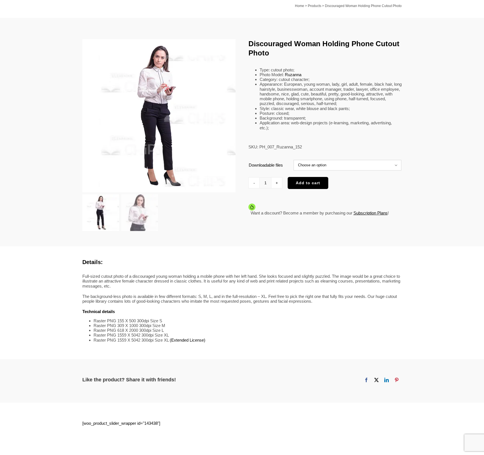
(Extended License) (187, 340)
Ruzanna (293, 74)
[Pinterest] (397, 380)
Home (299, 6)
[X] (376, 380)
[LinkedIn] (386, 380)
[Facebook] (366, 380)
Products (314, 6)
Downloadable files (266, 165)
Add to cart (308, 183)
